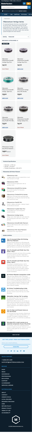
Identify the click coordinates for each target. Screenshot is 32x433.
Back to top (16, 334)
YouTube (24, 351)
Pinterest (20, 351)
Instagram (14, 351)
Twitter (11, 351)
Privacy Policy (6, 408)
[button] (16, 11)
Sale (11, 14)
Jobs (3, 404)
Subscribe (16, 346)
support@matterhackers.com (13, 362)
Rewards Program (8, 401)
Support (4, 380)
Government (6, 383)
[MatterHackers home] (6, 4)
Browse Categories (9, 40)
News (3, 372)
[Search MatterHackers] (29, 7)
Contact (4, 395)
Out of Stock (5, 69)
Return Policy (6, 406)
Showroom (5, 374)
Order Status (6, 397)
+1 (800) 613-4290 (7, 360)
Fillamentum (7, 18)
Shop (3, 369)
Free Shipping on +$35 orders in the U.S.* (11, 0)
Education (5, 378)
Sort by (5, 36)
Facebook (8, 351)
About (4, 392)
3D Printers (24, 14)
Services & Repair (7, 385)
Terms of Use (6, 410)
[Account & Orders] (24, 3)
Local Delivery (7, 399)
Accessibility (6, 413)
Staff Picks (16, 14)
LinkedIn (17, 351)
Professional (6, 376)
